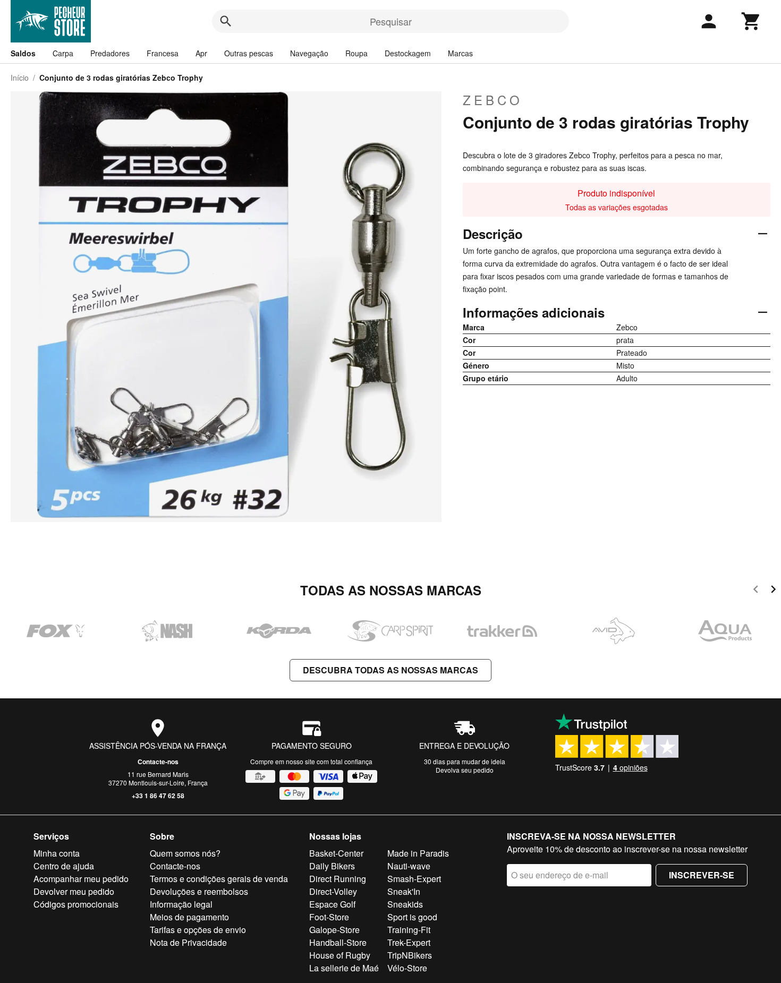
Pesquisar (391, 21)
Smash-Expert (414, 879)
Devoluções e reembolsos (199, 891)
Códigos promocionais (75, 904)
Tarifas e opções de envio (198, 930)
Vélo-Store (407, 968)
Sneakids (405, 904)
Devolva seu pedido (465, 769)
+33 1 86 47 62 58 (158, 795)
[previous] (755, 591)
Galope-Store (334, 930)
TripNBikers (409, 955)
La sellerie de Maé (344, 968)
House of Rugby (339, 955)
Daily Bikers (332, 866)
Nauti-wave (408, 866)
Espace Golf (332, 904)
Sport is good (412, 917)
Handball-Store (338, 942)
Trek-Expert (408, 942)
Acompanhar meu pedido (81, 879)
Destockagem (408, 53)
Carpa (63, 53)
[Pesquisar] (225, 21)
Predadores (110, 53)
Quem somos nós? (185, 853)
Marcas (460, 53)
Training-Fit (408, 930)
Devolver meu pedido (73, 891)
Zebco (493, 99)
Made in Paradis (418, 853)
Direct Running (337, 879)
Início (20, 77)
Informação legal (181, 904)
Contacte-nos (158, 761)
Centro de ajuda (63, 866)
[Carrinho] (751, 21)
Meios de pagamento (189, 917)
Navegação (309, 53)
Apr (201, 53)
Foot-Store (329, 917)
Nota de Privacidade (188, 942)
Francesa (163, 53)
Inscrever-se (701, 875)
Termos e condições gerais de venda (219, 879)
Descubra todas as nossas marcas (390, 670)
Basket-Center (336, 853)
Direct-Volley (333, 891)
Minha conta (56, 853)
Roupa (356, 53)
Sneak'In (403, 891)
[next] (773, 591)
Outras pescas (248, 53)
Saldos (23, 53)
